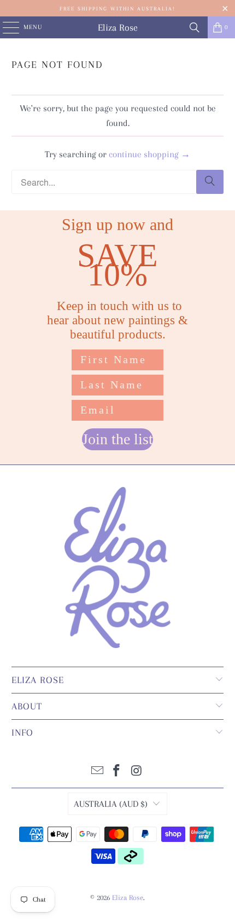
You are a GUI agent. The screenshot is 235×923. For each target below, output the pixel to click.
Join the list (117, 439)
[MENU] (5, 27)
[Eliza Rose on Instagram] (136, 772)
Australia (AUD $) (111, 804)
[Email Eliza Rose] (97, 772)
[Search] (194, 27)
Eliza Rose (118, 27)
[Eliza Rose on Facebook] (117, 772)
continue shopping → (149, 154)
